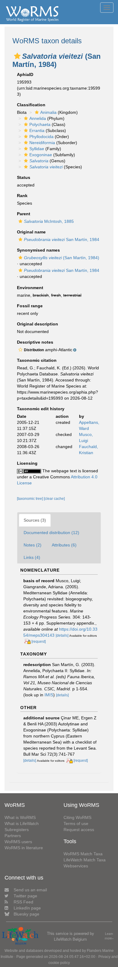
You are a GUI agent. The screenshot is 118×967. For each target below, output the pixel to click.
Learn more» (109, 936)
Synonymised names (38, 250)
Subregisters (17, 829)
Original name (31, 231)
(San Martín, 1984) (61, 257)
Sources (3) (35, 520)
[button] (17, 56)
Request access (79, 829)
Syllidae (36, 148)
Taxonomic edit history (40, 408)
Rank (22, 195)
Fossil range (30, 305)
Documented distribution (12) (51, 532)
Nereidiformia (42, 142)
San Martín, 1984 (61, 239)
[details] (62, 635)
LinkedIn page (27, 908)
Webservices (76, 865)
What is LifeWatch (22, 823)
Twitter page (25, 895)
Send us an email (30, 889)
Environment (30, 287)
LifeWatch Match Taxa (85, 859)
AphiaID (25, 74)
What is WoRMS (20, 817)
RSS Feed (23, 901)
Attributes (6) (64, 545)
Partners (13, 835)
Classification (31, 104)
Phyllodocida (41, 136)
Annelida (37, 118)
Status (23, 177)
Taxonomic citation (37, 360)
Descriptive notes (35, 342)
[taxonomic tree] (30, 499)
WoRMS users (18, 841)
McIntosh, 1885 (49, 221)
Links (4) (32, 557)
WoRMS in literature (24, 847)
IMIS (48, 694)
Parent (23, 213)
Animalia (48, 112)
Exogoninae (40, 154)
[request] (38, 641)
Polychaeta (40, 124)
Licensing (27, 463)
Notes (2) (32, 545)
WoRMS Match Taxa (83, 853)
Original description (37, 324)
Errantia (36, 130)
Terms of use (76, 823)
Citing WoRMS (77, 817)
